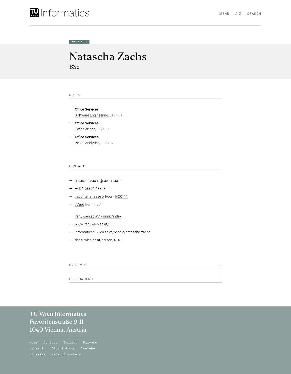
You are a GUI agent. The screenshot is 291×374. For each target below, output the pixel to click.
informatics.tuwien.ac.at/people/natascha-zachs (112, 232)
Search (254, 14)
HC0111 (121, 196)
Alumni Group (63, 348)
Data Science (85, 129)
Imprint (70, 342)
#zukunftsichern (66, 354)
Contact (50, 342)
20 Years (38, 354)
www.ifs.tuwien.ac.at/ (92, 224)
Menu (224, 14)
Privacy (90, 342)
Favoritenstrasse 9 (89, 196)
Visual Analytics (87, 143)
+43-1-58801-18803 (90, 188)
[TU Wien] (35, 12)
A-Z (238, 14)
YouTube (88, 348)
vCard (79, 204)
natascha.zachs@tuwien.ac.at (98, 180)
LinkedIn (38, 348)
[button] (145, 266)
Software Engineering (91, 115)
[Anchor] (81, 95)
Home (34, 342)
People (77, 41)
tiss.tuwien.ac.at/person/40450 (99, 240)
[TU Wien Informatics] (64, 12)
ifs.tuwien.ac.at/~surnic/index (98, 216)
